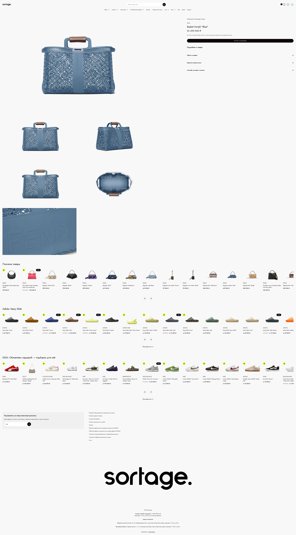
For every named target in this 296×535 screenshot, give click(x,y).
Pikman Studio (152, 532)
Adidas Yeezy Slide (12, 309)
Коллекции (190, 19)
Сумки (203, 19)
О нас (90, 440)
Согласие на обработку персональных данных (100, 437)
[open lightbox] (94, 184)
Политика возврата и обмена (95, 416)
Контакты (91, 425)
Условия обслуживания (94, 419)
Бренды (189, 9)
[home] (7, 4)
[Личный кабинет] (288, 4)
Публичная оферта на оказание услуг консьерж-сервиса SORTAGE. (104, 431)
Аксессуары (197, 19)
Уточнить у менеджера (240, 40)
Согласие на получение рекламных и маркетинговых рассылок (103, 434)
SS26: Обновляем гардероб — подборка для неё (28, 357)
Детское (148, 9)
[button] (106, 9)
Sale (179, 9)
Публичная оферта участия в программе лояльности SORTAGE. (103, 428)
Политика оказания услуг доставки (97, 422)
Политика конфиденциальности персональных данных (102, 413)
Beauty (183, 9)
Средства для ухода (157, 9)
